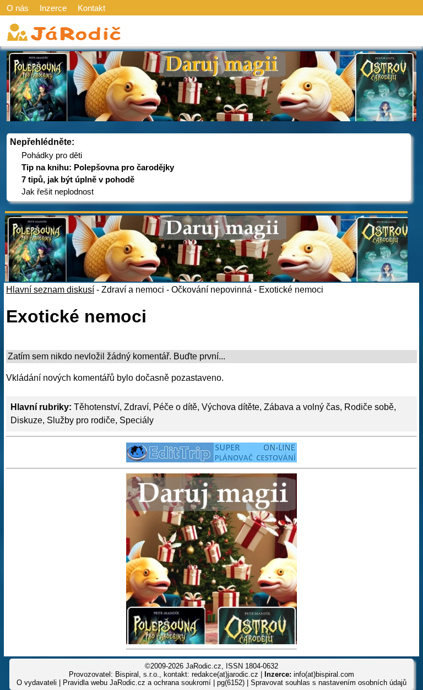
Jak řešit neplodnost (57, 191)
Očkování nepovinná (211, 289)
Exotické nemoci (291, 289)
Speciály (137, 420)
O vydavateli (37, 682)
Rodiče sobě (369, 407)
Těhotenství (97, 407)
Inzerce (53, 8)
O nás (18, 8)
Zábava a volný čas (302, 407)
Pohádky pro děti (51, 155)
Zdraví (136, 407)
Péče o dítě (175, 407)
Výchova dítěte (230, 407)
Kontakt (91, 8)
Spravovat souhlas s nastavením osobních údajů (328, 682)
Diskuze (26, 420)
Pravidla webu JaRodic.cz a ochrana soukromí (137, 682)
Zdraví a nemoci (132, 289)
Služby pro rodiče (81, 420)
